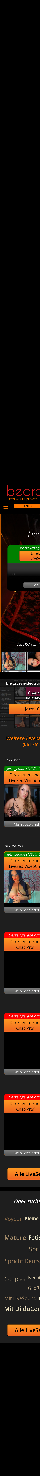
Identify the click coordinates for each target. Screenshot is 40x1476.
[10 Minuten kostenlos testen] (10, 504)
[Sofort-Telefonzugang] (12, 504)
